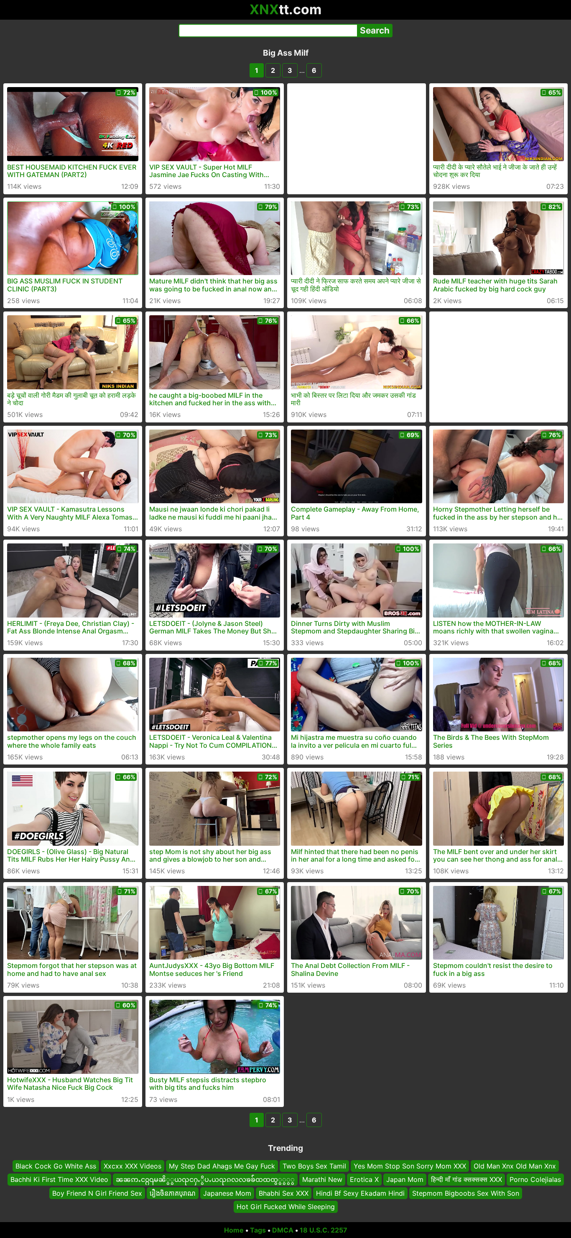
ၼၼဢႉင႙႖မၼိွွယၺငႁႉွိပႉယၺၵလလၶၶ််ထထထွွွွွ (205, 1179)
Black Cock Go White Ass (55, 1166)
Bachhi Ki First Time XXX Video (59, 1179)
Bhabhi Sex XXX (283, 1193)
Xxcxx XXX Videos (132, 1166)
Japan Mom (404, 1179)
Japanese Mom (227, 1193)
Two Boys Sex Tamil (314, 1166)
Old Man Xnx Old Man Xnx (515, 1166)
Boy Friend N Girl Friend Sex (97, 1193)
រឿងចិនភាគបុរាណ (173, 1193)
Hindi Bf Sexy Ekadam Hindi (360, 1193)
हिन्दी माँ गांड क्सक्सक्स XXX (466, 1179)
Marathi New (322, 1179)
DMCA (282, 1230)
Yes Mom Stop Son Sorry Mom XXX (410, 1166)
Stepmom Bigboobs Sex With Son (465, 1193)
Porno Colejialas (535, 1179)
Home (234, 1230)
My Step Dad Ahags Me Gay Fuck (222, 1166)
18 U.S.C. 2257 (323, 1230)
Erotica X (364, 1179)
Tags (258, 1230)
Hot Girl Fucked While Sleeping (286, 1206)
